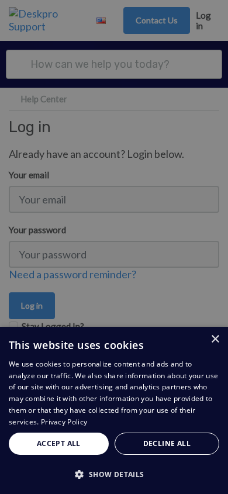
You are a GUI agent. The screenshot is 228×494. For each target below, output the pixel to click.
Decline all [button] (167, 443)
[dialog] (114, 410)
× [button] (214, 339)
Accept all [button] (59, 443)
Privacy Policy (64, 422)
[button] (114, 474)
